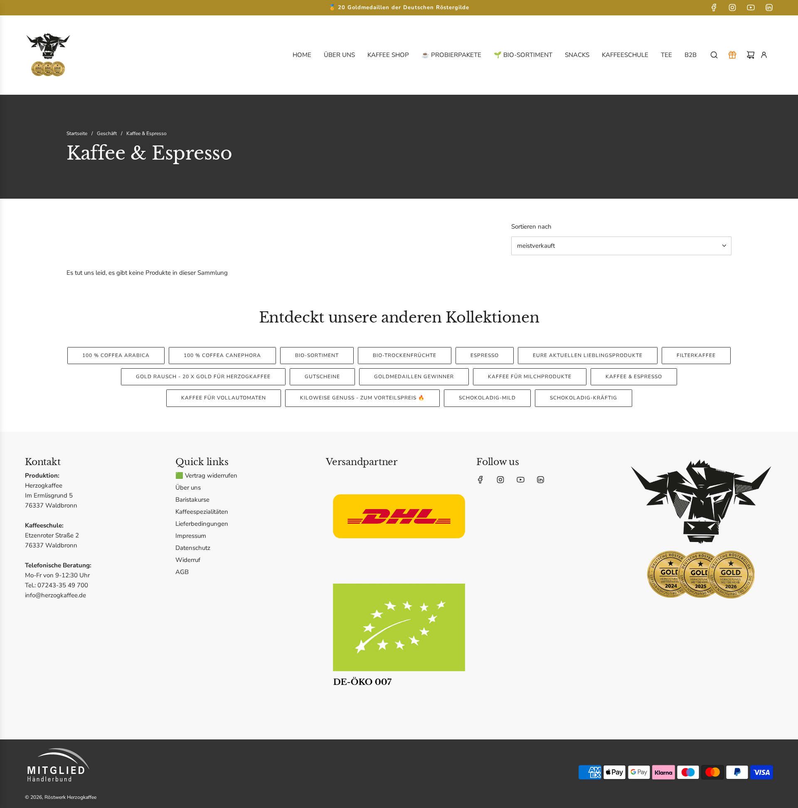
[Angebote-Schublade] (732, 55)
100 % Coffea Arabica (116, 355)
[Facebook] (714, 7)
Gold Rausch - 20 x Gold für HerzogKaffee (203, 376)
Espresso (484, 355)
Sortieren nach (531, 227)
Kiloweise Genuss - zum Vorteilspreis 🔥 (362, 397)
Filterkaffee (696, 355)
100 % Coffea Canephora (222, 355)
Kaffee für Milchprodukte (529, 376)
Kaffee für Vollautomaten (223, 397)
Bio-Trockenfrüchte (404, 355)
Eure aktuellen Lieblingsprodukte (588, 355)
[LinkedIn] (769, 7)
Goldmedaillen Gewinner (414, 376)
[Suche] (714, 55)
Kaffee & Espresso (634, 376)
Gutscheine (322, 376)
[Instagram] (732, 7)
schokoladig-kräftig (583, 397)
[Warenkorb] (750, 55)
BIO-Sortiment (317, 355)
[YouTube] (750, 7)
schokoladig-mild (487, 397)
